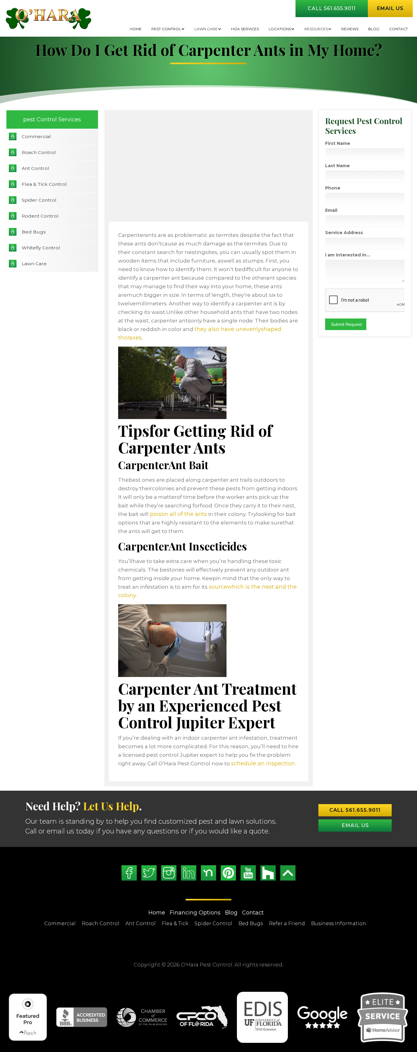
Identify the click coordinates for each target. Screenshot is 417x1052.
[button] (168, 29)
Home (136, 29)
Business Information (338, 923)
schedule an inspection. (263, 763)
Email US (355, 825)
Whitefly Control (41, 248)
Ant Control (35, 168)
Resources (316, 29)
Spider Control (39, 200)
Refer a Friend (287, 923)
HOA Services (245, 29)
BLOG (373, 29)
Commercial (36, 136)
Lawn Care (206, 29)
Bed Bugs (34, 232)
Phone (332, 188)
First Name (337, 143)
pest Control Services (52, 119)
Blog (231, 912)
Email (331, 210)
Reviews (349, 29)
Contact (398, 29)
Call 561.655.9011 (332, 8)
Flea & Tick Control (44, 184)
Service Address (344, 232)
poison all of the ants (178, 514)
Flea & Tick (175, 923)
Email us (390, 8)
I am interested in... (347, 255)
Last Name (337, 165)
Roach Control (39, 152)
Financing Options (195, 912)
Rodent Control (40, 216)
